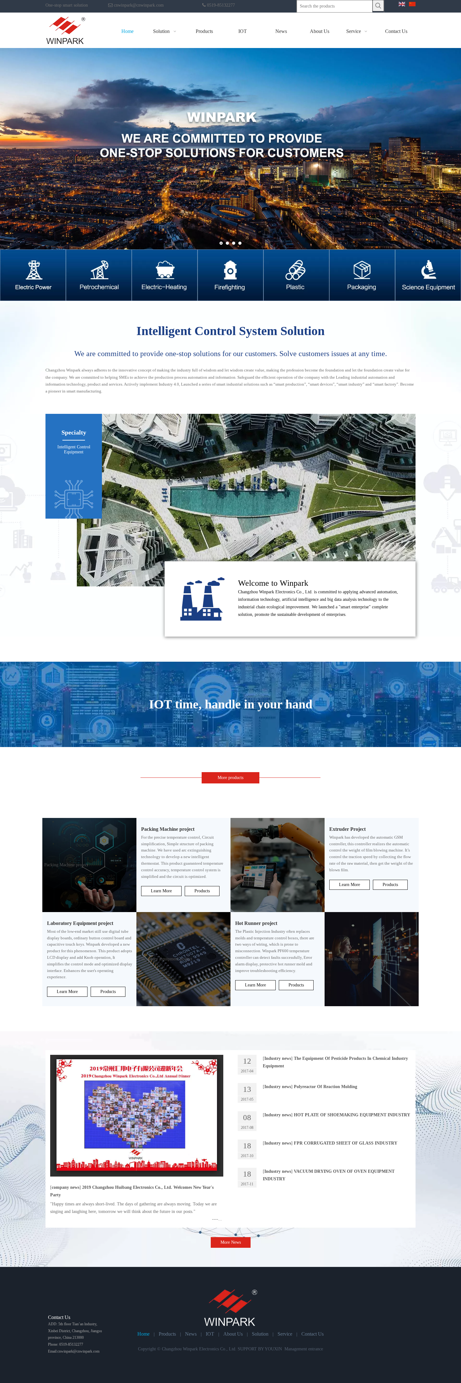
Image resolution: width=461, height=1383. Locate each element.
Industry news (278, 1058)
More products (230, 777)
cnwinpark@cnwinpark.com (139, 5)
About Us (233, 1334)
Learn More (161, 891)
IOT (210, 1334)
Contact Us (312, 1334)
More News (230, 1242)
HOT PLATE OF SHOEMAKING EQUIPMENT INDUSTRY (352, 1115)
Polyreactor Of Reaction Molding (325, 1086)
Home (143, 1334)
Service (285, 1334)
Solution (260, 1334)
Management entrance (303, 1349)
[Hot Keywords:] (378, 5)
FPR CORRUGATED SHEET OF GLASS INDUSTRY (345, 1143)
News (191, 1334)
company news (65, 1187)
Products (202, 891)
